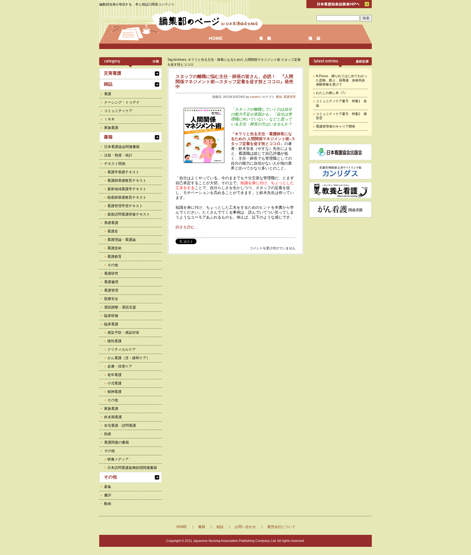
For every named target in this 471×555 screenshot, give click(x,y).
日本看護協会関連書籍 (122, 147)
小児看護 (114, 383)
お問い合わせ (245, 527)
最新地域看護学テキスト (126, 189)
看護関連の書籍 (116, 442)
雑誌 (108, 84)
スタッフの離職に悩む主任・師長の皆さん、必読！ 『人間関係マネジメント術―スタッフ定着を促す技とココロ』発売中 (234, 81)
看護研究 (111, 273)
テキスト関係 (114, 164)
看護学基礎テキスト (123, 172)
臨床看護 (111, 324)
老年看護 (114, 375)
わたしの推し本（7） (331, 93)
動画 (107, 504)
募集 (107, 487)
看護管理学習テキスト (125, 206)
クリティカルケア (121, 349)
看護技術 (114, 248)
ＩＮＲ (109, 119)
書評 (107, 495)
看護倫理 (111, 282)
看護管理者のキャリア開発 (335, 126)
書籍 (279, 96)
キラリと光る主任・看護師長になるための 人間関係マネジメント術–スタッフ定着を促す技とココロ (263, 139)
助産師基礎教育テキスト (126, 197)
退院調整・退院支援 (120, 307)
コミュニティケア (118, 111)
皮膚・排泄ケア (119, 366)
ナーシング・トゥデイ (122, 102)
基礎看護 (111, 223)
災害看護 (112, 73)
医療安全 (111, 299)
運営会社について (281, 527)
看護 (107, 94)
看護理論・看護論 (121, 240)
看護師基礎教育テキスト (126, 180)
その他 (112, 265)
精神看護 (114, 392)
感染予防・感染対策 (123, 332)
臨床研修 (111, 316)
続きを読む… (187, 227)
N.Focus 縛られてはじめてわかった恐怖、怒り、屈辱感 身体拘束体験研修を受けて (341, 80)
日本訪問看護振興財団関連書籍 (132, 468)
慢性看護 (114, 341)
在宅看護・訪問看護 (120, 425)
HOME (181, 527)
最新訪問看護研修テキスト (128, 214)
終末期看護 (113, 417)
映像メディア (118, 459)
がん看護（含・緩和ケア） (128, 358)
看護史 (112, 231)
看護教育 (114, 256)
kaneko (255, 96)
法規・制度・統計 (118, 155)
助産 (107, 434)
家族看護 (111, 128)
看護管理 (289, 96)
